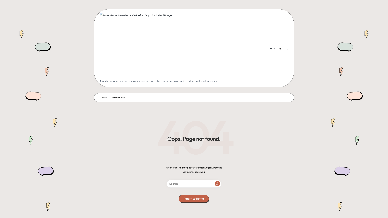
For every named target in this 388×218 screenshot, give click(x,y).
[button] (217, 183)
